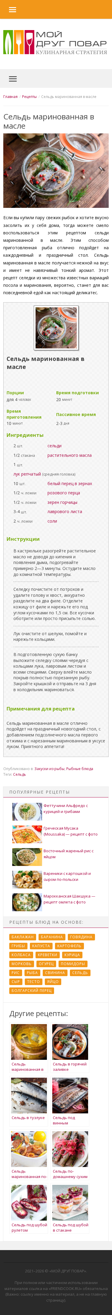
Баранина (52, 936)
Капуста (41, 945)
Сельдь (19, 774)
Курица (72, 954)
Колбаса (21, 954)
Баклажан (23, 936)
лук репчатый (27, 474)
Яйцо (53, 981)
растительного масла (69, 455)
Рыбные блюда (79, 768)
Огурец (46, 963)
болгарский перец (32, 990)
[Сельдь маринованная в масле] (56, 348)
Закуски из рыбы (49, 768)
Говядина (81, 936)
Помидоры (73, 963)
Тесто (33, 981)
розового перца (63, 493)
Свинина (55, 972)
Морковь (22, 963)
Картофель (69, 945)
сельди (54, 445)
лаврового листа (64, 511)
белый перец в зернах (69, 483)
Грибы (18, 945)
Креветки (47, 954)
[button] (8, 9)
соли (52, 521)
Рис (16, 972)
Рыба (32, 972)
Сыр (16, 981)
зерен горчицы (62, 502)
